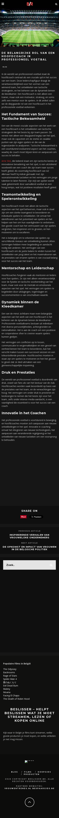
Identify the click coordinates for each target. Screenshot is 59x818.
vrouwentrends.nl (18, 788)
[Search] (56, 4)
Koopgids (44, 772)
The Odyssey (9, 669)
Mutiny (6, 688)
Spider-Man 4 (10, 678)
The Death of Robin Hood (16, 698)
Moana (6, 692)
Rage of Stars (10, 675)
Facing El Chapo (11, 695)
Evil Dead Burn (10, 685)
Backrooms (9, 672)
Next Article (29, 543)
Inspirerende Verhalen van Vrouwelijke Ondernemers (29, 536)
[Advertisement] (29, 473)
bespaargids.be (43, 788)
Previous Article (30, 531)
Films (28, 772)
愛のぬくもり (9, 682)
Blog (5, 67)
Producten (31, 774)
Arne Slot (6, 160)
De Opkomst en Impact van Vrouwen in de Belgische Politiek (29, 548)
